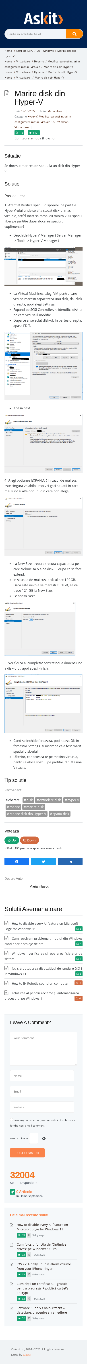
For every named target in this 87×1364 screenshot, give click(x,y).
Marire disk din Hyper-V (28, 813)
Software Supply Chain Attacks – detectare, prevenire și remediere (42, 1310)
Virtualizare (23, 61)
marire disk (35, 807)
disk (30, 800)
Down (31, 840)
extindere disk (50, 800)
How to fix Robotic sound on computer (40, 983)
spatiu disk (61, 813)
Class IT (28, 1355)
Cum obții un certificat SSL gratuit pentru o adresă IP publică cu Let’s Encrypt (42, 1288)
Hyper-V (39, 61)
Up (14, 840)
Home (8, 51)
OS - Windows (45, 51)
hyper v (73, 800)
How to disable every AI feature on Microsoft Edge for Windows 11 (42, 1227)
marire (15, 807)
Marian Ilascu (56, 111)
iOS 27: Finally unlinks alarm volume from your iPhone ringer (44, 1266)
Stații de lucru (24, 51)
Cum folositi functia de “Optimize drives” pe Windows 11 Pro (41, 1246)
